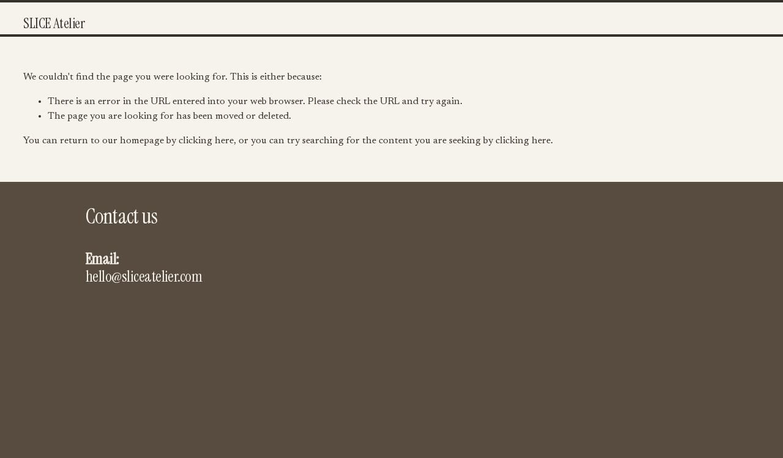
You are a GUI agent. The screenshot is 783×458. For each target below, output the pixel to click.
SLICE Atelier (53, 23)
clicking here (206, 141)
